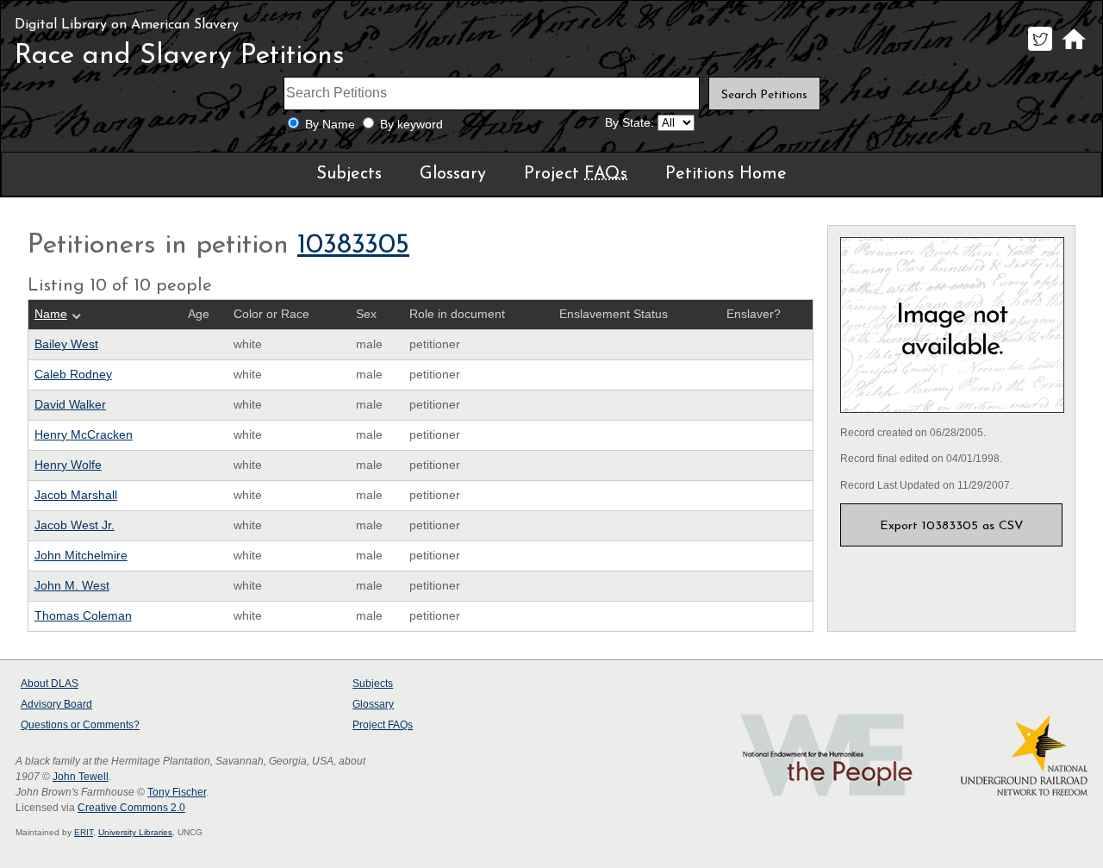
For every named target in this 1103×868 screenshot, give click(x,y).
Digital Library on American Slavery (127, 25)
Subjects (349, 174)
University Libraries (135, 832)
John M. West (71, 585)
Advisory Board (56, 704)
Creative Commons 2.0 (131, 808)
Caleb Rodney (73, 374)
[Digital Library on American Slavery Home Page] (1073, 50)
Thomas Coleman (83, 615)
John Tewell (81, 777)
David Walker (70, 404)
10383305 (353, 245)
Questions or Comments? (80, 725)
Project (575, 174)
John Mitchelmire (81, 555)
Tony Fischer (176, 792)
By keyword (411, 124)
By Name (330, 124)
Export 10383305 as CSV (952, 526)
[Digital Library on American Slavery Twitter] (1040, 50)
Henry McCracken (83, 434)
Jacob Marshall (75, 495)
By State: (629, 122)
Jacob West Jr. (74, 525)
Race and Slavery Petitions (180, 56)
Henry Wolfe (68, 465)
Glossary (453, 174)
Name (50, 314)
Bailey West (66, 344)
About (49, 684)
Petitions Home (726, 174)
